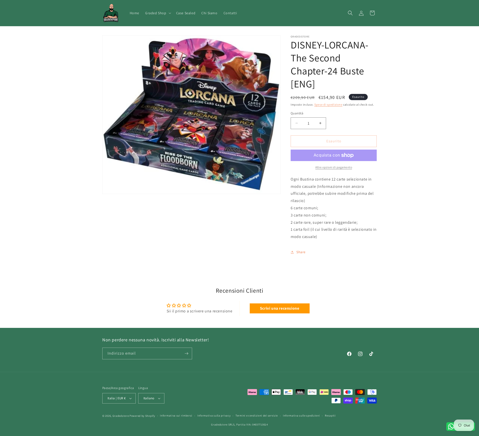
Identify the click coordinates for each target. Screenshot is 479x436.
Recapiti (330, 415)
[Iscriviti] (186, 353)
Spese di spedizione (328, 104)
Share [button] (301, 252)
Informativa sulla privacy (214, 415)
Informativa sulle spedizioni (301, 415)
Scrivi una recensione (279, 308)
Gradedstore (121, 416)
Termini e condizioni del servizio (257, 415)
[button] (157, 13)
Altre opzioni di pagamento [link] (333, 167)
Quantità (297, 113)
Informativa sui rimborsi (176, 415)
